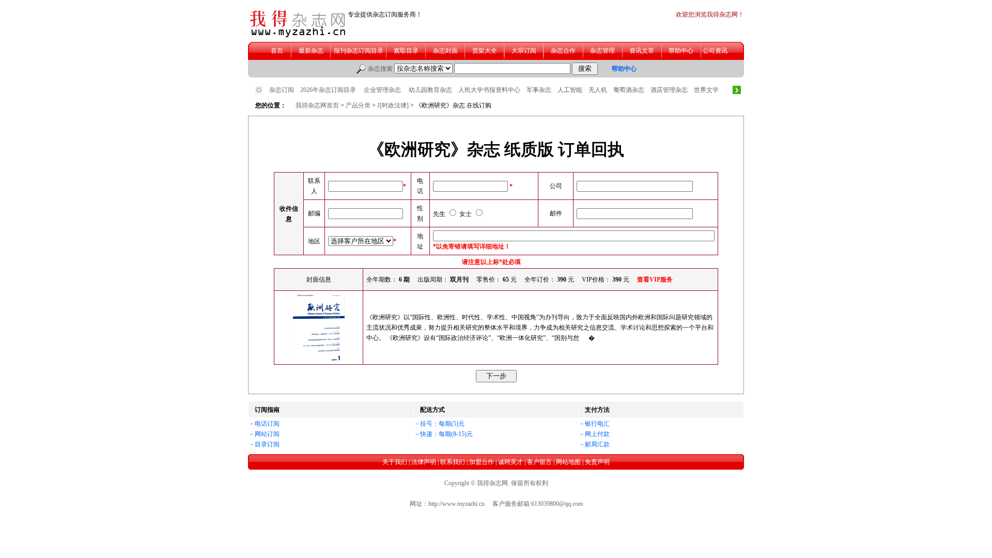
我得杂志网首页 (317, 105)
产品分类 (358, 105)
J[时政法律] (393, 105)
